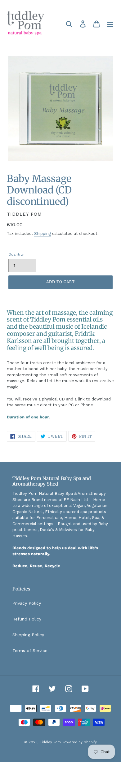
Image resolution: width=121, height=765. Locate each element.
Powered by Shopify (79, 742)
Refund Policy (26, 618)
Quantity (16, 254)
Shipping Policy (28, 634)
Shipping (42, 233)
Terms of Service (29, 650)
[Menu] (110, 24)
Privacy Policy (26, 603)
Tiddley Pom (50, 742)
